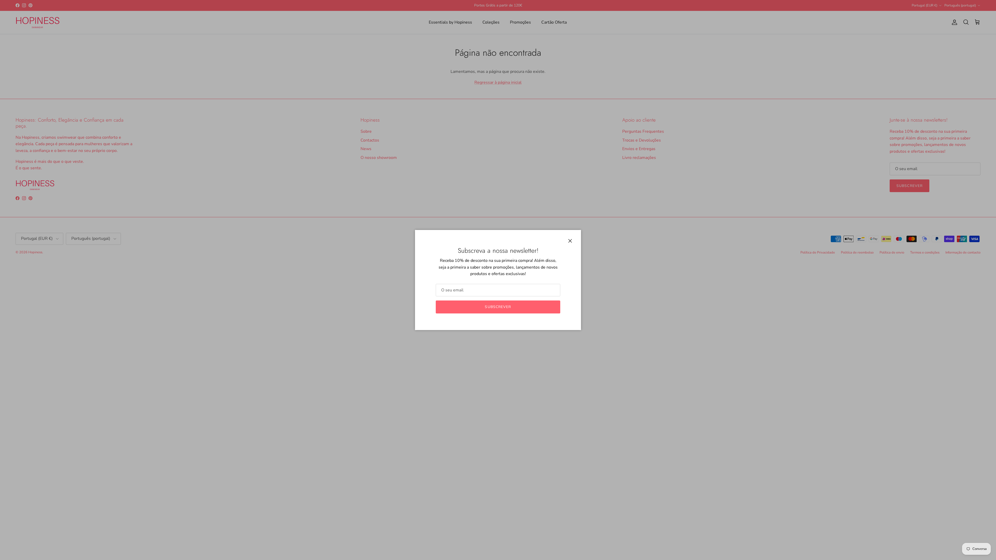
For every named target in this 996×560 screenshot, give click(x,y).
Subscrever (498, 306)
